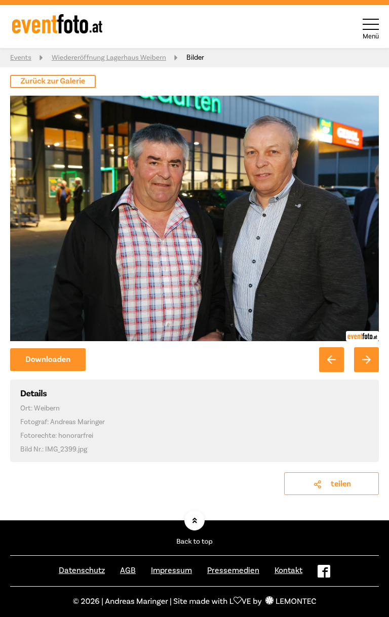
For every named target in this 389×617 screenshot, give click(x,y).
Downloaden (47, 360)
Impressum (171, 570)
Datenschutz (82, 570)
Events (20, 57)
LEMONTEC (296, 602)
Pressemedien (233, 570)
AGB (128, 570)
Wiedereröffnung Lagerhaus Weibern (109, 57)
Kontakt (288, 570)
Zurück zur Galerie (53, 81)
